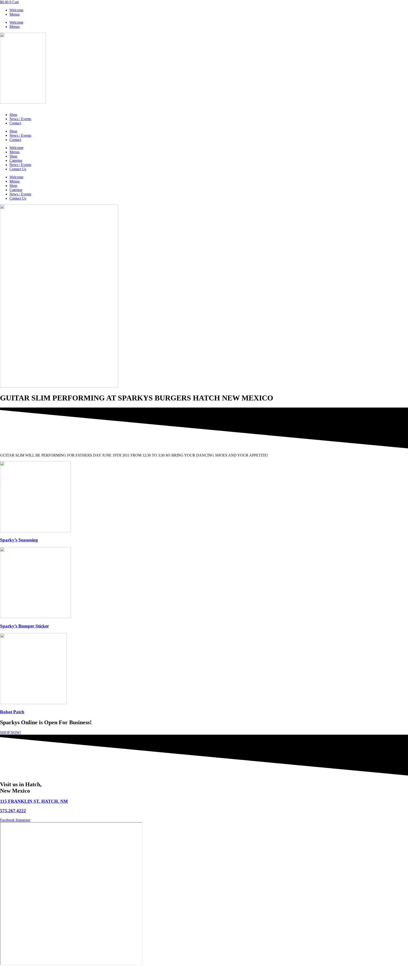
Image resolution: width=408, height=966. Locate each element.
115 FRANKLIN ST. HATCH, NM (34, 801)
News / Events (20, 119)
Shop (13, 115)
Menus (14, 14)
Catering (15, 160)
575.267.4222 (13, 810)
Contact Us (17, 169)
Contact (15, 123)
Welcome (16, 10)
